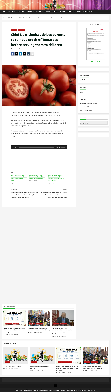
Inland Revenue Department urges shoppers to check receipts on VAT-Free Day (14, 330)
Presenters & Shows (42, 11)
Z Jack (6, 334)
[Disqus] (39, 230)
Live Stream (11, 11)
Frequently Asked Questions (88, 103)
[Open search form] (108, 11)
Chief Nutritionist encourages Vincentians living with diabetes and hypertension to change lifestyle (56, 177)
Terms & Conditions (86, 110)
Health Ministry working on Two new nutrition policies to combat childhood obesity (37, 176)
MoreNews (82, 390)
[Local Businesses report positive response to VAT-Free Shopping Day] (39, 318)
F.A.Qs (79, 11)
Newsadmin (15, 49)
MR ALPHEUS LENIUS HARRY (12, 366)
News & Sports (21, 29)
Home (3, 11)
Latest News (21, 11)
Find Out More (95, 61)
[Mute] (60, 147)
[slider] (63, 147)
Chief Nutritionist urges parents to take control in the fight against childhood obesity (19, 177)
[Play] (13, 147)
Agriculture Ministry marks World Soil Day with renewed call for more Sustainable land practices (54, 193)
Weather (62, 11)
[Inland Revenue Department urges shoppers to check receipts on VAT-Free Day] (14, 318)
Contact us (86, 11)
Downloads (71, 11)
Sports (55, 11)
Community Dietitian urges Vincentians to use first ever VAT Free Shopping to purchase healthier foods (24, 193)
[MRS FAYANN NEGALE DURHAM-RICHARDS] (42, 355)
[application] (39, 147)
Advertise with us (85, 96)
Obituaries (30, 11)
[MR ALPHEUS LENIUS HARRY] (15, 355)
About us (82, 92)
